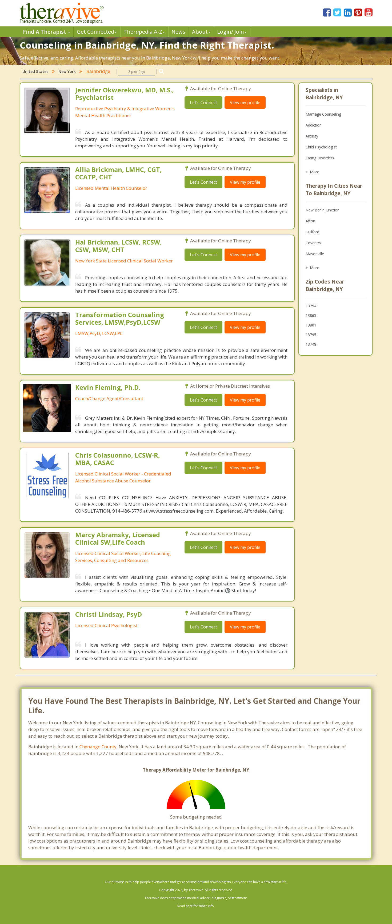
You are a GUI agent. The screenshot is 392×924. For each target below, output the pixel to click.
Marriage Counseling (323, 114)
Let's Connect (203, 102)
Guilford (312, 231)
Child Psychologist (321, 147)
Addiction (314, 125)
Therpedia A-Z (142, 31)
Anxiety (312, 136)
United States (35, 71)
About (200, 31)
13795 (311, 334)
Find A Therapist (45, 31)
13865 (311, 315)
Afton (310, 220)
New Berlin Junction (322, 210)
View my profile (245, 102)
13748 (311, 344)
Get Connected (95, 31)
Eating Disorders (320, 157)
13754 (311, 305)
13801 (311, 325)
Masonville (315, 253)
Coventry (313, 242)
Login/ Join (230, 31)
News (178, 31)
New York (67, 71)
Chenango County (98, 747)
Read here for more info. (196, 906)
